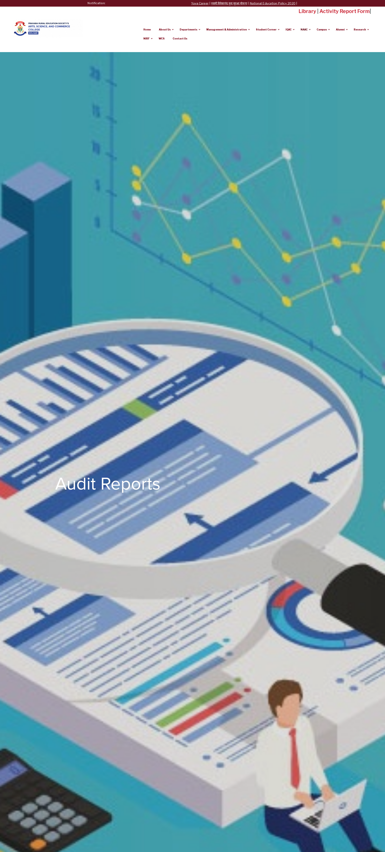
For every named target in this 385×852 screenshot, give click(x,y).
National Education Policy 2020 (226, 3)
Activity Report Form (344, 11)
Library (307, 11)
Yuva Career (153, 3)
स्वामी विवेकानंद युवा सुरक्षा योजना (182, 3)
